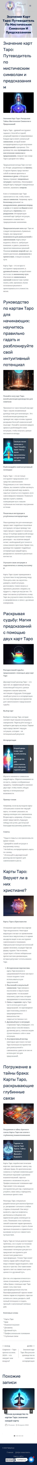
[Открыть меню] (30, 5)
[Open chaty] (31, 1459)
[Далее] (31, 1411)
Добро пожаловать (22, 1452)
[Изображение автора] (6, 1425)
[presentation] (18, 1399)
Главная (10, 1452)
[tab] (14, 1435)
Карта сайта (18, 1456)
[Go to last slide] (5, 1411)
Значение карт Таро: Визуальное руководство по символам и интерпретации (27, 1353)
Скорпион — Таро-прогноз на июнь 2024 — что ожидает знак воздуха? (9, 1353)
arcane (12, 1425)
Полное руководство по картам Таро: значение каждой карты (16, 1417)
